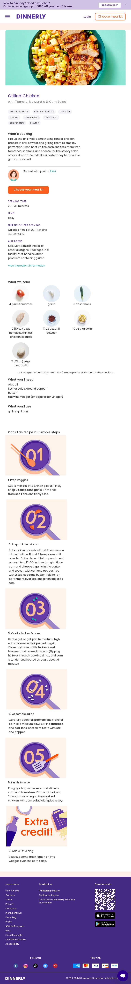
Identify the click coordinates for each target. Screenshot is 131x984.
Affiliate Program (14, 926)
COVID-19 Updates (15, 939)
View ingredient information (26, 266)
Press (8, 921)
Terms (8, 899)
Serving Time (17, 201)
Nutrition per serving (24, 225)
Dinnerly (31, 16)
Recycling (10, 917)
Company (11, 908)
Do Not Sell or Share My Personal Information (57, 901)
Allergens (15, 241)
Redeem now (109, 5)
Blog (7, 930)
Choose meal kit (110, 16)
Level (11, 213)
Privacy (9, 904)
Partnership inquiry (49, 890)
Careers (10, 895)
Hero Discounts (13, 935)
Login (87, 17)
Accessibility (12, 943)
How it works (12, 890)
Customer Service (49, 895)
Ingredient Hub (13, 912)
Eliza (53, 171)
